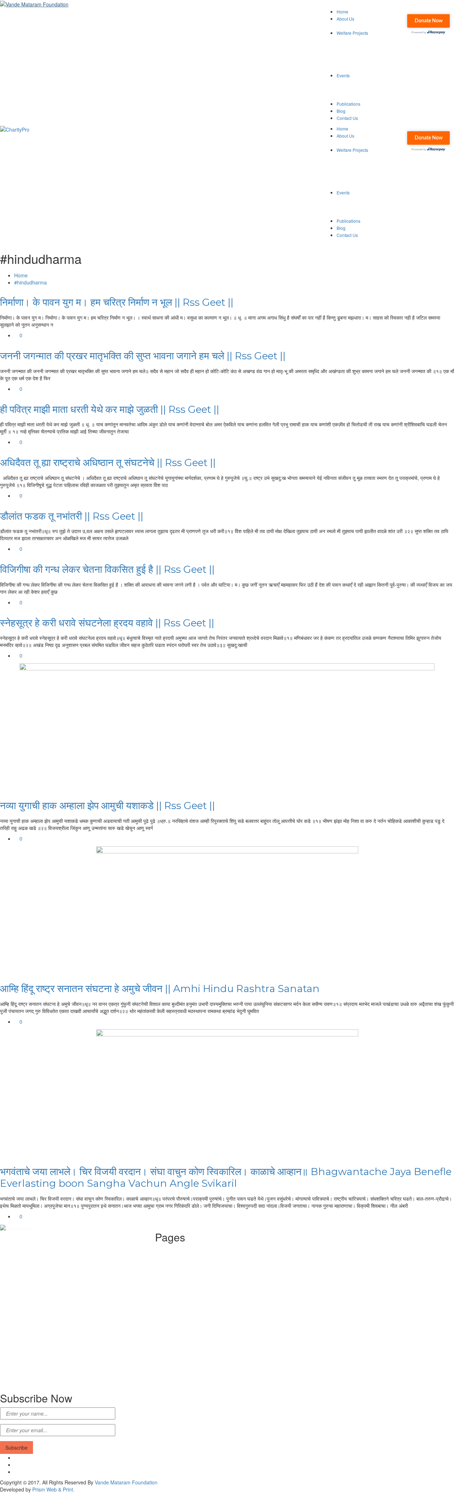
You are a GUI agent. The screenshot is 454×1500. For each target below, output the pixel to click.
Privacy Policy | (186, 1285)
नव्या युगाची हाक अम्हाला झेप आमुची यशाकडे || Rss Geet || (107, 805)
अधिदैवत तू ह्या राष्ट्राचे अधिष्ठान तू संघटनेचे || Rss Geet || (108, 462)
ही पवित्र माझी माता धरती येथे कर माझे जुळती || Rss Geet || (109, 409)
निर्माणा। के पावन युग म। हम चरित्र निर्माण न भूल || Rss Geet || (116, 302)
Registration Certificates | (197, 1278)
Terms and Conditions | (195, 1299)
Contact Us (347, 118)
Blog (341, 111)
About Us (345, 19)
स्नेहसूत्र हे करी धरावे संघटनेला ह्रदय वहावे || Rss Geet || (107, 623)
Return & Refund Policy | (196, 1292)
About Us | (181, 1257)
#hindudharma (30, 282)
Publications (348, 104)
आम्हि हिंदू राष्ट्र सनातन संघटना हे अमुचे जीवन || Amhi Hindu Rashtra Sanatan (160, 989)
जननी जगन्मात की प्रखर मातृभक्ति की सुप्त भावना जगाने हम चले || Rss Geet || (143, 356)
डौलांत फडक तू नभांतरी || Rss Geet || (71, 516)
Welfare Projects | (189, 1264)
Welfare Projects (352, 33)
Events (343, 75)
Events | (178, 1271)
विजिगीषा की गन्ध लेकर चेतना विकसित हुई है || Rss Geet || (107, 569)
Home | (177, 1249)
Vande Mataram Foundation (126, 1482)
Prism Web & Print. (53, 1489)
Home (342, 12)
